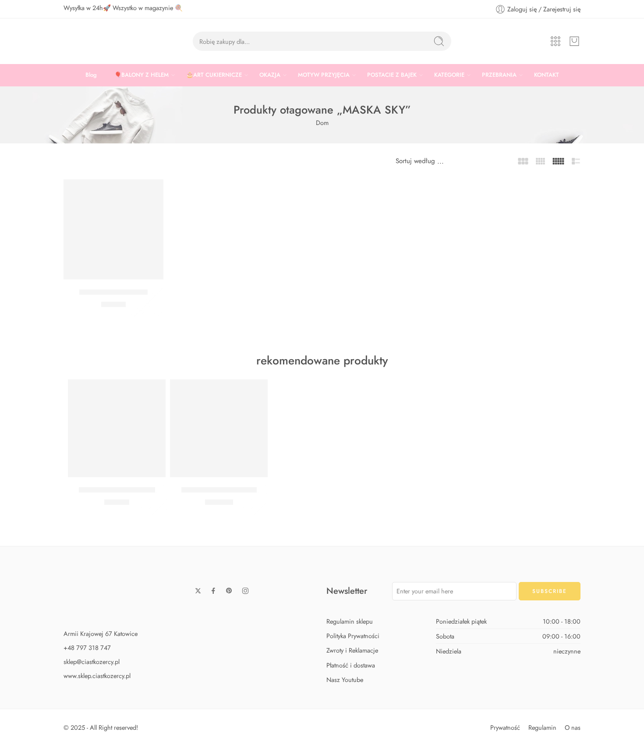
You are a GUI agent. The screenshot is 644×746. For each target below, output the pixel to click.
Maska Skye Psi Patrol (113, 292)
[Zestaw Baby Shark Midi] (117, 428)
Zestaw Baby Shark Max (219, 490)
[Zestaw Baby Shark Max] (219, 428)
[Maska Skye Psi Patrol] (113, 229)
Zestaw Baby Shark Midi (117, 490)
